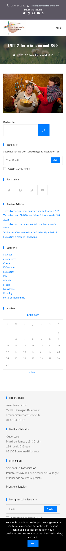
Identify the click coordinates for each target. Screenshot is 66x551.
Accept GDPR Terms (19, 168)
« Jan (32, 372)
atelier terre (9, 258)
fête (5, 276)
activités (7, 254)
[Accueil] (14, 55)
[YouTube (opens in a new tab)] (38, 13)
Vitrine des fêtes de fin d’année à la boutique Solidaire (31, 232)
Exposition (8, 271)
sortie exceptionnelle (14, 297)
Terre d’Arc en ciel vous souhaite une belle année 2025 (31, 210)
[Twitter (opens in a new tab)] (24, 13)
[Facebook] (20, 190)
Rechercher (9, 122)
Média (6, 284)
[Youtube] (42, 190)
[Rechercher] (44, 130)
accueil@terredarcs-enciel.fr (44, 5)
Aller (50, 508)
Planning (7, 293)
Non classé (9, 288)
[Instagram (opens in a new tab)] (33, 13)
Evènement (9, 267)
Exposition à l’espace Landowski (20, 236)
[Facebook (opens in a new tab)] (29, 13)
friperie (7, 280)
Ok (33, 543)
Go (55, 160)
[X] (9, 190)
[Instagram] (31, 190)
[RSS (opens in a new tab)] (42, 13)
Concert (7, 263)
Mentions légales (16, 486)
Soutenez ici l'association (21, 468)
